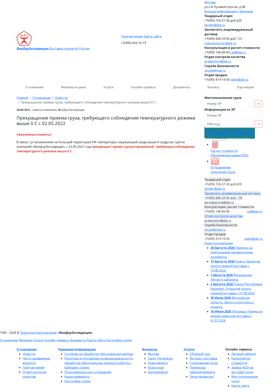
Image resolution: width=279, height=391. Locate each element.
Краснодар (156, 367)
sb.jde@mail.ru (215, 70)
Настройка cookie (119, 340)
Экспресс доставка (203, 358)
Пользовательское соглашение (87, 372)
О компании (34, 87)
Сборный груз (200, 354)
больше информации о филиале (228, 11)
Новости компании (218, 243)
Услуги (108, 87)
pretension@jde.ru (217, 61)
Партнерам (245, 87)
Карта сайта (153, 36)
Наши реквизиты (77, 377)
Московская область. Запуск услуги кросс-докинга (232, 302)
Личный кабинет (229, 134)
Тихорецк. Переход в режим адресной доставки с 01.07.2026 (236, 316)
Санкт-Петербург (160, 358)
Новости (29, 354)
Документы (181, 87)
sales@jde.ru (239, 79)
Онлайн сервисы (143, 87)
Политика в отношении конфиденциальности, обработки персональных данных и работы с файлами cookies (98, 363)
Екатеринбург (158, 372)
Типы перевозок (202, 377)
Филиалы (26, 340)
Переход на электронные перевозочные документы (231, 252)
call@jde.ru (238, 52)
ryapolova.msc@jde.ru (220, 43)
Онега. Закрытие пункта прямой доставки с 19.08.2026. (235, 266)
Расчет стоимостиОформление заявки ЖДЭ (229, 153)
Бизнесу (213, 87)
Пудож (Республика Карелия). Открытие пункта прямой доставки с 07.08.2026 (236, 288)
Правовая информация (77, 349)
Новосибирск (158, 363)
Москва (210, 2)
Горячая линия (132, 36)
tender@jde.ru (214, 25)
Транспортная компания (38, 333)
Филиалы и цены (73, 87)
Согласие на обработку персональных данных (98, 354)
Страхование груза (204, 363)
